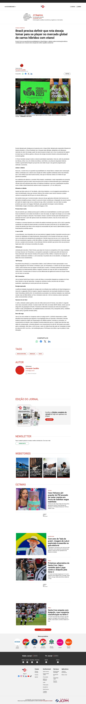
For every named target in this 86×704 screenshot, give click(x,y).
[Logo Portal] (43, 6)
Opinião (36, 677)
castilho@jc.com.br (37, 18)
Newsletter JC (55, 675)
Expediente (45, 687)
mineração (32, 353)
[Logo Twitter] (28, 74)
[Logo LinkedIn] (31, 74)
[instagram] (21, 676)
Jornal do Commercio (64, 672)
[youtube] (28, 676)
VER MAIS (43, 629)
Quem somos (46, 671)
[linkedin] (26, 676)
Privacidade (45, 677)
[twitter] (23, 676)
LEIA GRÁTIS (49, 419)
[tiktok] (31, 676)
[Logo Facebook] (26, 74)
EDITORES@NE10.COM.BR (46, 700)
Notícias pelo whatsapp (56, 672)
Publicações (45, 684)
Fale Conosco (46, 689)
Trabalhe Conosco (45, 692)
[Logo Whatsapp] (23, 74)
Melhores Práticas (45, 680)
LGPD (44, 682)
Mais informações (32, 373)
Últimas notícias (36, 672)
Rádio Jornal (64, 674)
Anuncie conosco (55, 682)
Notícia (67, 73)
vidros (40, 353)
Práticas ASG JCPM (46, 674)
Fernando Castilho (20, 70)
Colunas (36, 674)
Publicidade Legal (55, 678)
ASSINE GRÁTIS (22, 443)
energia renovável (21, 353)
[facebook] (19, 676)
